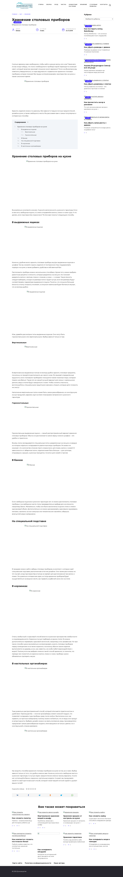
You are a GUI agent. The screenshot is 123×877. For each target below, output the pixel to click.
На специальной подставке (30, 141)
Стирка (40, 4)
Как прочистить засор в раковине (94, 103)
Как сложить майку (97, 816)
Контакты (104, 4)
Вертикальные (30, 132)
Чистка (63, 4)
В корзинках (25, 143)
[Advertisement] (45, 49)
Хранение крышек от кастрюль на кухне (72, 817)
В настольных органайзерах (31, 146)
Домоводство (22, 3)
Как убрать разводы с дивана (97, 47)
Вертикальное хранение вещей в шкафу (48, 817)
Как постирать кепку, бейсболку (93, 30)
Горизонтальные (30, 135)
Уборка (49, 4)
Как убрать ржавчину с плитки (97, 84)
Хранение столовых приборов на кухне (32, 127)
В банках (24, 138)
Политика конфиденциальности (38, 863)
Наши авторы (59, 863)
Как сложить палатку (21, 818)
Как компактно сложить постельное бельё (22, 840)
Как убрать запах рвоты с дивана (95, 124)
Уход (56, 4)
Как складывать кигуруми (45, 851)
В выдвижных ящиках (28, 129)
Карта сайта (17, 863)
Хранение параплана (72, 837)
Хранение (83, 4)
